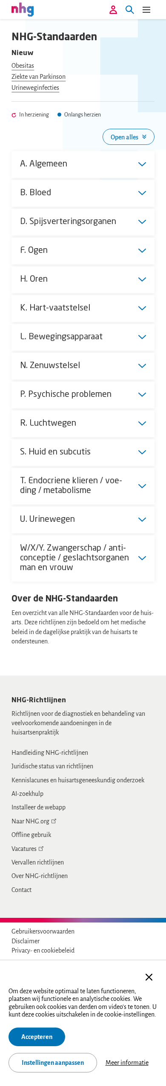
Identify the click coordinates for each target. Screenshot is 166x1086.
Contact (21, 890)
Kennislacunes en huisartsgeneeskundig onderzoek (77, 780)
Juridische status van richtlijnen (52, 766)
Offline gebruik (31, 834)
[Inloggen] (113, 10)
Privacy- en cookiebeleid (42, 950)
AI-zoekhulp (27, 793)
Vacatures (24, 848)
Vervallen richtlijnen (37, 862)
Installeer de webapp (38, 807)
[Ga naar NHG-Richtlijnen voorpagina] (22, 9)
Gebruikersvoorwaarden (42, 931)
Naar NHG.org (30, 821)
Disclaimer (25, 941)
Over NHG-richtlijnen (39, 876)
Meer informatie (127, 1062)
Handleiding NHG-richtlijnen (49, 752)
